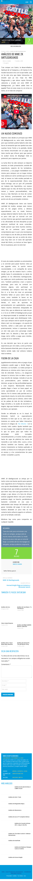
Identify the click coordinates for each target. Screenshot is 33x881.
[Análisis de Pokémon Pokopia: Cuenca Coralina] (7, 849)
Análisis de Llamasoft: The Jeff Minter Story (23, 643)
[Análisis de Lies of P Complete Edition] (4, 817)
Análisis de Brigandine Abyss (16, 803)
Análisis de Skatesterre (14, 810)
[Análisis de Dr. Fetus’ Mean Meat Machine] (8, 635)
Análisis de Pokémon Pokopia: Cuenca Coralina (23, 847)
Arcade (14, 771)
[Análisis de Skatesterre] (4, 811)
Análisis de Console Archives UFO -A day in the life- (22, 824)
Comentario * (6, 664)
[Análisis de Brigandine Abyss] (4, 804)
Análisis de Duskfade (14, 840)
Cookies (14, 875)
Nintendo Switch (17, 777)
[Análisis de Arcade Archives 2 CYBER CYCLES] (7, 789)
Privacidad (9, 875)
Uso (25, 875)
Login (26, 2)
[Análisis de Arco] (8, 600)
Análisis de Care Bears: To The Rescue (24, 607)
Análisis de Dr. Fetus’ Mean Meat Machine (7, 643)
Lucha (25, 771)
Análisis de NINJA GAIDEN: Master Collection (24, 625)
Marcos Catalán (7, 61)
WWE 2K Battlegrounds (10, 756)
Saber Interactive (17, 773)
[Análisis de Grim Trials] (4, 798)
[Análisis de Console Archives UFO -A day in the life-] (7, 826)
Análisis (3, 42)
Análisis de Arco (5, 607)
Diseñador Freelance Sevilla (21, 872)
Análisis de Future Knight (15, 857)
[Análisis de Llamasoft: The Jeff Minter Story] (24, 635)
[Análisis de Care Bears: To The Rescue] (24, 600)
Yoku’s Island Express (7, 623)
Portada (3, 51)
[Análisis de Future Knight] (4, 858)
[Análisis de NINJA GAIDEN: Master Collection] (24, 618)
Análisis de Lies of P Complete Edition (18, 817)
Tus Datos (20, 875)
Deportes (20, 771)
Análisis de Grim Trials (14, 797)
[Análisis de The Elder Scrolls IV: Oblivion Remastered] (4, 834)
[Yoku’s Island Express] (8, 617)
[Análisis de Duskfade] (4, 841)
